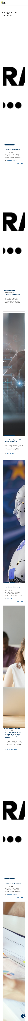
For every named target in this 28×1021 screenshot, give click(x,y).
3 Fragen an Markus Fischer (12, 149)
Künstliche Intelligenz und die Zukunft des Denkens (13, 440)
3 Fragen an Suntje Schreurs (13, 883)
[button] (23, 1016)
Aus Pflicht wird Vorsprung (12, 587)
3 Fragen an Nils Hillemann (12, 294)
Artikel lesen (20, 163)
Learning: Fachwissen (9, 144)
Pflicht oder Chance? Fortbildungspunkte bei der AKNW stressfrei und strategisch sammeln (13, 735)
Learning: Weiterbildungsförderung (12, 728)
